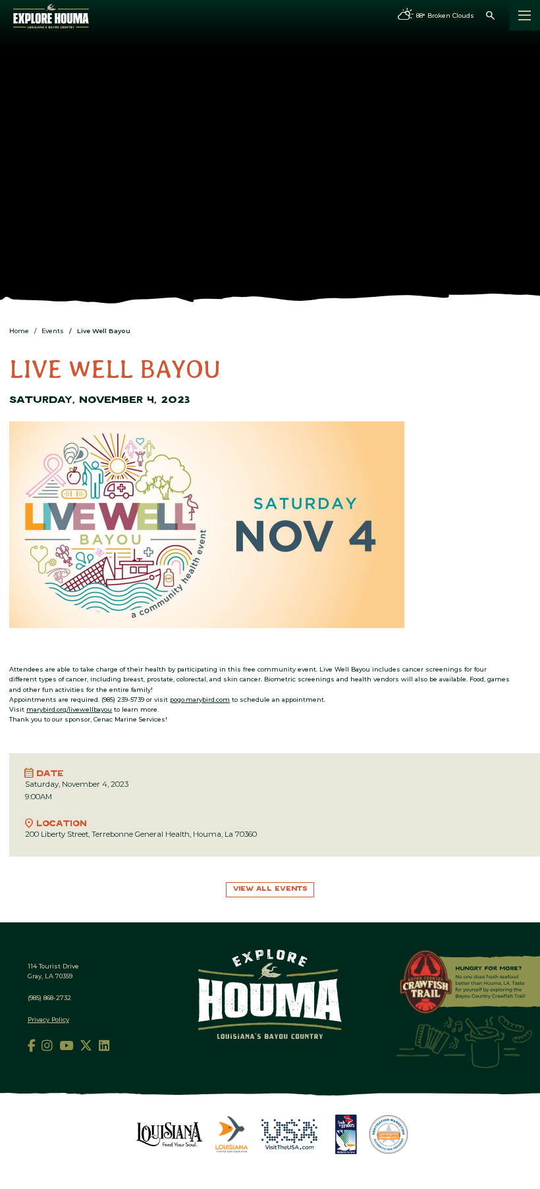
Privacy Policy (48, 1019)
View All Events (270, 889)
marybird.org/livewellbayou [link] (69, 709)
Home (19, 330)
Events (52, 330)
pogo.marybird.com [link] (200, 699)
